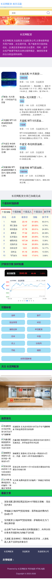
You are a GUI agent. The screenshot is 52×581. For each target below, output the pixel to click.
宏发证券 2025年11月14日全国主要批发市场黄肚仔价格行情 (31, 468)
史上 (13, 343)
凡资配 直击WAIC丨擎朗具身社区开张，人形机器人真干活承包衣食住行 (26, 540)
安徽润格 (23, 171)
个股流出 (38, 211)
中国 (39, 336)
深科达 (13, 251)
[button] (3, 286)
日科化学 (13, 248)
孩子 (39, 315)
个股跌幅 (16, 211)
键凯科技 (13, 240)
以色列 (39, 343)
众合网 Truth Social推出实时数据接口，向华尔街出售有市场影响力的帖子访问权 (27, 531)
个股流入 (27, 211)
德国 (39, 350)
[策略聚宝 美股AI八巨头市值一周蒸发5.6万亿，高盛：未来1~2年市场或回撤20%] (6, 456)
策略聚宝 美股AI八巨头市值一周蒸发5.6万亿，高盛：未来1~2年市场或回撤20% (30, 454)
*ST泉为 (13, 255)
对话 (39, 322)
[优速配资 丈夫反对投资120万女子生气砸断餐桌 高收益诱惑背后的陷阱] (6, 430)
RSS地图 (31, 568)
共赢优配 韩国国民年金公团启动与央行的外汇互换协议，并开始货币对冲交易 (32, 441)
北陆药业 (13, 244)
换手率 (47, 211)
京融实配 (23, 77)
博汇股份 (13, 225)
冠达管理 (13, 322)
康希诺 (13, 233)
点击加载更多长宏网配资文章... (26, 195)
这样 (13, 315)
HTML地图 (40, 568)
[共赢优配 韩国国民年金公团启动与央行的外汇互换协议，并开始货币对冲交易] (6, 443)
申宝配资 (39, 329)
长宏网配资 (8, 551)
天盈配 (22, 124)
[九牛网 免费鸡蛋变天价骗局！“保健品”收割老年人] (6, 483)
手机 (13, 350)
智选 (22, 101)
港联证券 (13, 329)
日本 (13, 336)
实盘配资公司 (43, 551)
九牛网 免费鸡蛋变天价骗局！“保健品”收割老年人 (31, 481)
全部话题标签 (26, 358)
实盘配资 (26, 551)
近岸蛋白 (13, 236)
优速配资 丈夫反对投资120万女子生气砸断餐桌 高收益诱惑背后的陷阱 (31, 427)
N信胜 (13, 221)
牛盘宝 (22, 148)
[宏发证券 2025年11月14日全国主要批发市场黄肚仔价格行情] (6, 470)
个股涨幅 (6, 211)
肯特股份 (13, 229)
